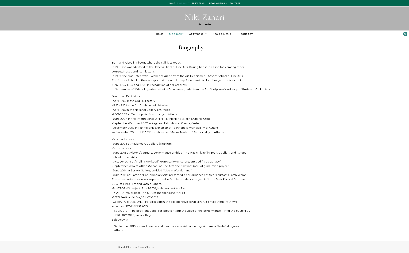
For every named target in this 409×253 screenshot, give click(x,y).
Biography (183, 3)
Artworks (198, 3)
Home (172, 3)
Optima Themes (146, 247)
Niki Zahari (205, 17)
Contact (235, 3)
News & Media (217, 3)
